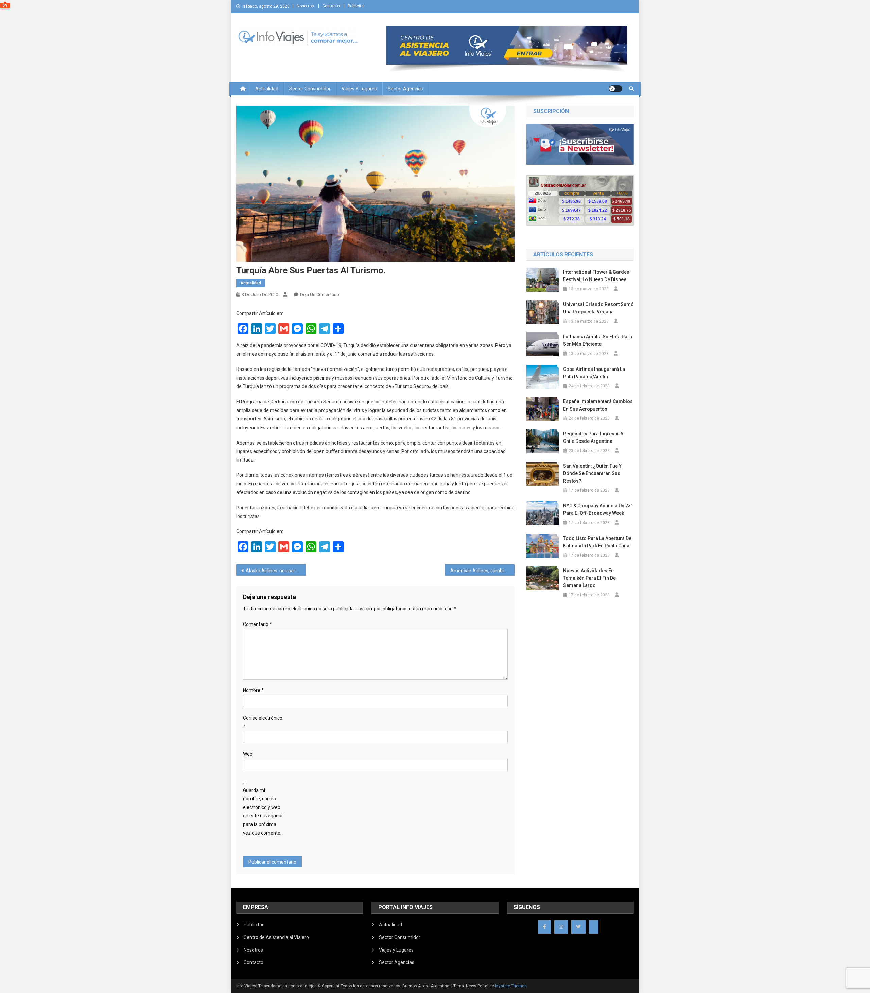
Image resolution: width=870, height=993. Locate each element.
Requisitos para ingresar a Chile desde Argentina (593, 437)
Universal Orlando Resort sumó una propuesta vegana (598, 308)
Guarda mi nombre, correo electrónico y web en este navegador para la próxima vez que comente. (263, 812)
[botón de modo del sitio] (615, 88)
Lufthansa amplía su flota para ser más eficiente (597, 340)
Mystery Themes (511, 985)
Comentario (257, 624)
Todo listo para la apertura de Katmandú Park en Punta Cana (597, 542)
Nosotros (305, 6)
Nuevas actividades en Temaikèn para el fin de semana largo (589, 578)
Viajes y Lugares (359, 88)
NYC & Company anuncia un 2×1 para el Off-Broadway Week (598, 509)
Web (248, 754)
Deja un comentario (319, 294)
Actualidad (266, 88)
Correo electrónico (262, 722)
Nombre (253, 690)
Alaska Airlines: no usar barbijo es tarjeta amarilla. (276, 570)
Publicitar (356, 6)
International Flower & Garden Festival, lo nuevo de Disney (596, 275)
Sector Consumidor (310, 88)
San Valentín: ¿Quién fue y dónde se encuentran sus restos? (592, 473)
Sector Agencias (405, 88)
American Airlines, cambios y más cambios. (482, 570)
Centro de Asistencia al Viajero (276, 937)
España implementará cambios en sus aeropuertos (598, 405)
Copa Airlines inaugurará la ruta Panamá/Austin (594, 372)
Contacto (331, 6)
